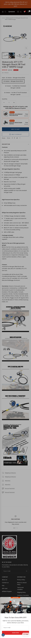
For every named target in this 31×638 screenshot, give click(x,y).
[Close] (28, 599)
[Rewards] (3, 634)
